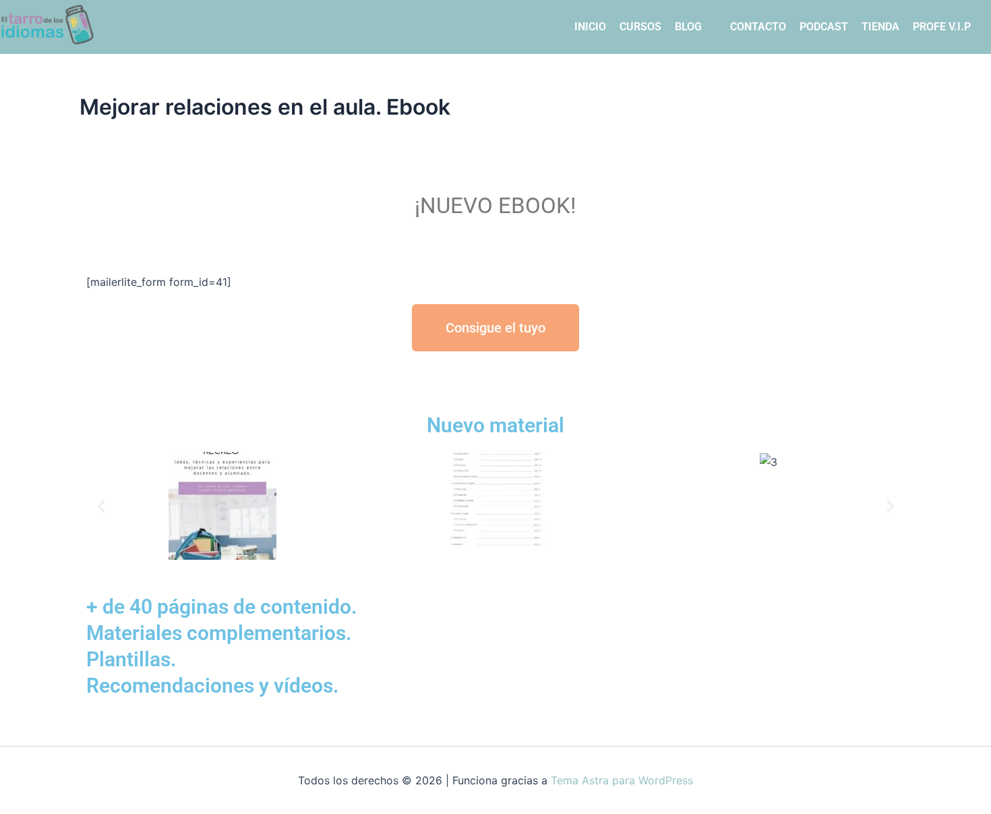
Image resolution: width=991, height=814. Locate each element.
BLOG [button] (688, 26)
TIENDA (880, 26)
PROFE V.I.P (942, 26)
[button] (101, 506)
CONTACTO (758, 26)
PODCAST (824, 26)
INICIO (590, 26)
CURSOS (640, 26)
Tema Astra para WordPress (622, 780)
